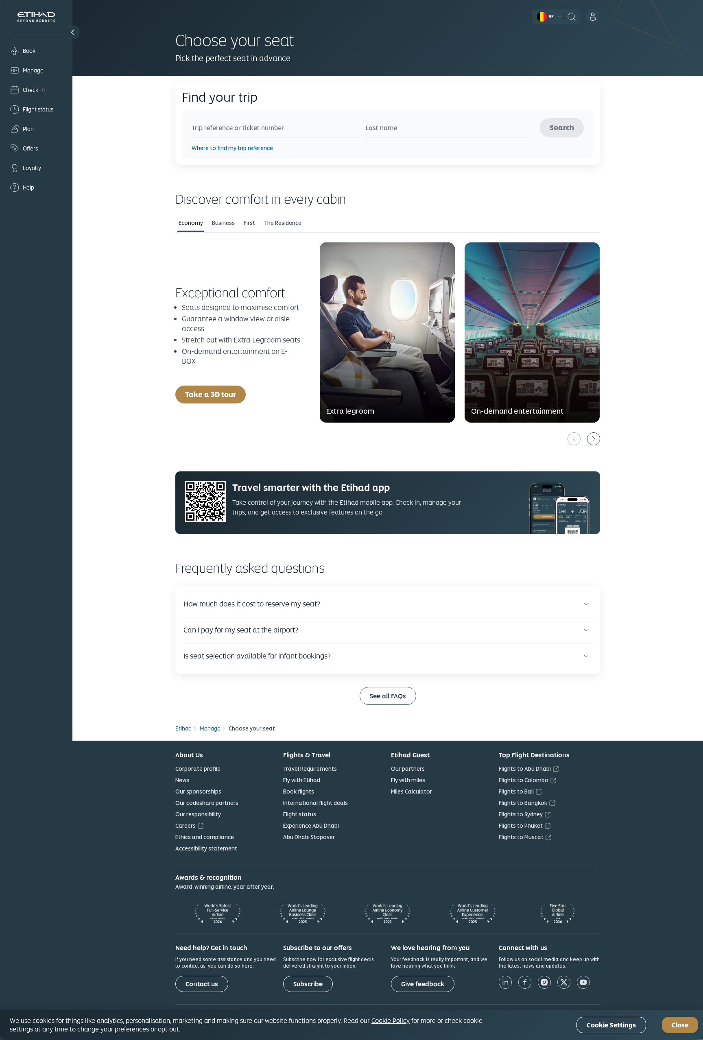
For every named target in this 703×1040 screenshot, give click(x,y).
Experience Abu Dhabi (311, 825)
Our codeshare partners (206, 803)
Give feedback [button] (422, 984)
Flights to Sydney (521, 814)
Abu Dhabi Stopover (309, 837)
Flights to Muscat (521, 837)
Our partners (408, 768)
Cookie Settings (611, 1025)
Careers (185, 825)
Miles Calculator (411, 791)
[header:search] (572, 16)
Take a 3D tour (215, 394)
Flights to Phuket (521, 825)
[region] (351, 1025)
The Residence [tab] (282, 223)
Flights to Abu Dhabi (525, 768)
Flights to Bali (516, 791)
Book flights (298, 791)
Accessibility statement (206, 848)
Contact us (202, 984)
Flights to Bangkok (523, 803)
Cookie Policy (390, 1020)
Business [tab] (223, 223)
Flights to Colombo (523, 780)
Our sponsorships (198, 791)
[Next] (593, 438)
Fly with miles (408, 780)
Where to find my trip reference (232, 148)
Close (680, 1025)
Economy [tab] (191, 223)
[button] (73, 32)
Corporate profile (198, 768)
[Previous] (574, 438)
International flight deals (315, 803)
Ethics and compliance (204, 837)
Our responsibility (198, 814)
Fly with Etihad (301, 780)
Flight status (299, 814)
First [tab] (249, 223)
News (182, 780)
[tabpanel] (387, 343)
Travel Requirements (310, 768)
